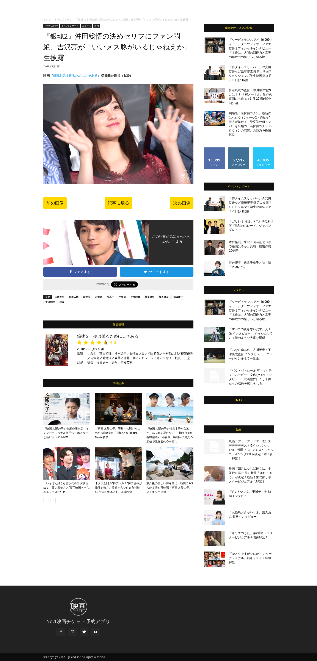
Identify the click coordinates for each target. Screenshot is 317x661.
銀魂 (62, 301)
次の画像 (181, 203)
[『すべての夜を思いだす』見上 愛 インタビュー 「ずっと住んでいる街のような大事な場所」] (214, 334)
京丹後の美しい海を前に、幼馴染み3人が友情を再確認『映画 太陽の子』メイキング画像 (169, 488)
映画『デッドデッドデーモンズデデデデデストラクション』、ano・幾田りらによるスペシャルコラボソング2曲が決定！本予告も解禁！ (251, 449)
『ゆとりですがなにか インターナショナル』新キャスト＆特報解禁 (250, 558)
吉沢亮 (98, 296)
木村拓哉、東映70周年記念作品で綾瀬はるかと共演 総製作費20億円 (250, 246)
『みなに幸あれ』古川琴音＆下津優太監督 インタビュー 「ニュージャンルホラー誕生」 (250, 354)
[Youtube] (95, 632)
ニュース (86, 25)
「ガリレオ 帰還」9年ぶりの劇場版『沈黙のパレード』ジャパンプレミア (251, 226)
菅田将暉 (50, 301)
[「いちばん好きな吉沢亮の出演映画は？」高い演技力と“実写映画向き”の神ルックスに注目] (66, 463)
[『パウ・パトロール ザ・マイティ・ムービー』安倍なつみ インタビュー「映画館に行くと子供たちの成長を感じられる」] (214, 375)
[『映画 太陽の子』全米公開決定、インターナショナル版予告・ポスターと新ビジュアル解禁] (66, 409)
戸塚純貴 (135, 296)
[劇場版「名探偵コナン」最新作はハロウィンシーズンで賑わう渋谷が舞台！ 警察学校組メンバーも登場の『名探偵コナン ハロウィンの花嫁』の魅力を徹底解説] (214, 118)
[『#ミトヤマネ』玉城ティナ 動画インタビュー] (214, 497)
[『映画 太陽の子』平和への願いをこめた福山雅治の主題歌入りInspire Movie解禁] (118, 409)
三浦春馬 (59, 296)
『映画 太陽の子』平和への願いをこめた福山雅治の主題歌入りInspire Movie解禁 (117, 433)
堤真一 (110, 296)
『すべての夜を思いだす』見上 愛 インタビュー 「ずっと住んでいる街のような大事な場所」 (250, 333)
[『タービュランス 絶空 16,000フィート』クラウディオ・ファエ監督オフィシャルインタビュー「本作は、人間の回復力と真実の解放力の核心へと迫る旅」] (214, 45)
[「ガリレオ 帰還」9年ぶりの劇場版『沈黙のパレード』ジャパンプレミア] (214, 226)
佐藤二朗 (73, 296)
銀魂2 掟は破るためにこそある (75, 75)
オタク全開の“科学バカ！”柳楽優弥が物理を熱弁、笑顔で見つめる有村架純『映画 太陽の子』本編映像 (118, 488)
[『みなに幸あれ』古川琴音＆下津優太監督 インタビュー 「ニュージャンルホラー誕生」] (214, 355)
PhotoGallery (63, 19)
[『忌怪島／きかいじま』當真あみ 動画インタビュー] (214, 517)
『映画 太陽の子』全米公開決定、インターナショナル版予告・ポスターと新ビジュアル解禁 (66, 433)
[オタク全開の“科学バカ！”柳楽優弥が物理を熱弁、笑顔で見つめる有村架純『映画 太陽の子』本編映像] (118, 463)
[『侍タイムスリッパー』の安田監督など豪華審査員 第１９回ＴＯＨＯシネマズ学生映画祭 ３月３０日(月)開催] (214, 72)
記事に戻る (118, 203)
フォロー (238, 149)
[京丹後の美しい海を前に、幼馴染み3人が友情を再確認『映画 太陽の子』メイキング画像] (169, 463)
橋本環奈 (164, 296)
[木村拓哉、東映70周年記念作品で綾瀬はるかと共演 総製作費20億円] (214, 247)
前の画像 (55, 203)
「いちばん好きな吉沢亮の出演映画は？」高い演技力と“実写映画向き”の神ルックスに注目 (66, 488)
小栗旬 (122, 296)
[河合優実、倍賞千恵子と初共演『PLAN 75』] (214, 268)
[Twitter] (84, 632)
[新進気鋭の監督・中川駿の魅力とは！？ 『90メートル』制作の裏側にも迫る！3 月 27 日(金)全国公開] (214, 95)
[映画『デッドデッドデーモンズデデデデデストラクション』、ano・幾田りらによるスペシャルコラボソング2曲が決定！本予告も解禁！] (214, 446)
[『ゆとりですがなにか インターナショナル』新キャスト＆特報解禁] (214, 559)
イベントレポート (69, 25)
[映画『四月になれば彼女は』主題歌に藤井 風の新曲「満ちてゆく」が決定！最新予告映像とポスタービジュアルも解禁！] (214, 473)
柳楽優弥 (149, 296)
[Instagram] (72, 632)
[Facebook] (60, 632)
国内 (96, 25)
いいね (214, 149)
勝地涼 (86, 296)
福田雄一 (178, 296)
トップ (47, 19)
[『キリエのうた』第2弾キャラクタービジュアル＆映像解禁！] (214, 538)
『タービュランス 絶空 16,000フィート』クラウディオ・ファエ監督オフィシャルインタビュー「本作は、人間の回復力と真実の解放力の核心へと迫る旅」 (251, 48)
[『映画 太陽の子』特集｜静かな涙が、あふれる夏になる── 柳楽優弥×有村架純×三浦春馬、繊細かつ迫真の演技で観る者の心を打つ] (169, 409)
